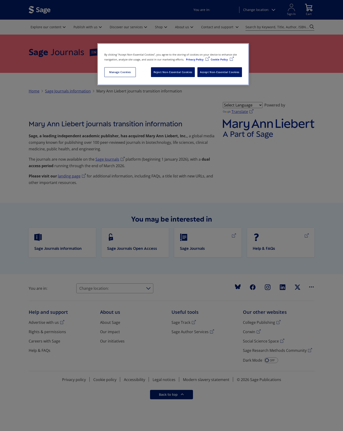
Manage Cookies (120, 72)
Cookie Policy (219, 59)
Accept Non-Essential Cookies (219, 72)
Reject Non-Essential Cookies (173, 72)
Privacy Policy (195, 59)
